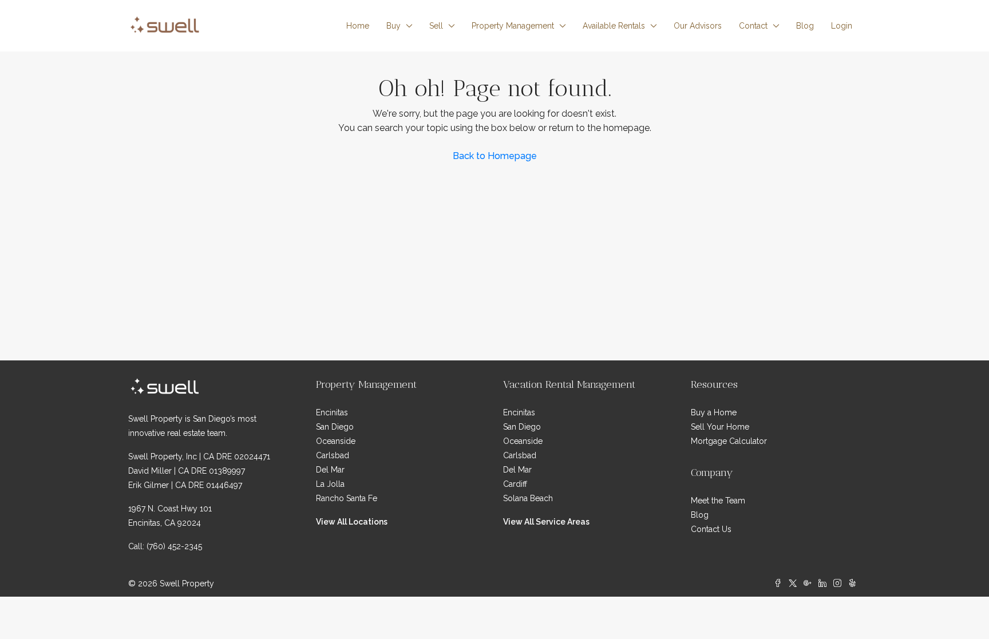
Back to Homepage (495, 155)
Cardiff (515, 484)
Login (841, 25)
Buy (393, 25)
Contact (753, 25)
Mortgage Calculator (729, 441)
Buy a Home (714, 412)
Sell (436, 25)
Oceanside (335, 441)
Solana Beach (528, 498)
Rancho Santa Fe (346, 498)
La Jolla (330, 484)
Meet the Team (718, 500)
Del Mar (330, 469)
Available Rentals (614, 25)
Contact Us (711, 529)
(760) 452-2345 (174, 546)
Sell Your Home (720, 426)
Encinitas (332, 412)
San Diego (335, 426)
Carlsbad (332, 455)
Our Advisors (698, 25)
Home (357, 25)
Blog (805, 25)
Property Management (513, 25)
